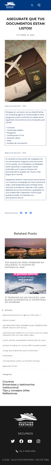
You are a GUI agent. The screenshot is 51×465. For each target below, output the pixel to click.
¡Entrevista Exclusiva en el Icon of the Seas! (21, 315)
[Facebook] (21, 441)
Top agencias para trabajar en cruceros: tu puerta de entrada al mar (24, 264)
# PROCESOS (8, 356)
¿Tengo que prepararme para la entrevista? (20, 351)
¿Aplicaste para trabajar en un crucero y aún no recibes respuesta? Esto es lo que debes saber (25, 334)
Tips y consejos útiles (16, 390)
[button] (32, 5)
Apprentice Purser (10, 366)
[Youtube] (30, 441)
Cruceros (8, 381)
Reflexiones (10, 393)
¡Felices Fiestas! (9, 320)
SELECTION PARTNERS (22, 460)
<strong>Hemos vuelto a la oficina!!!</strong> (21, 361)
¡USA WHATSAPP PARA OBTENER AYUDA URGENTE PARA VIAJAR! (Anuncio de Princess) (25, 326)
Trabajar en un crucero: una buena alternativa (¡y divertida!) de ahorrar (25, 299)
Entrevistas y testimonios (19, 384)
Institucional (11, 387)
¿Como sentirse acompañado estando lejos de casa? (24, 340)
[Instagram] (38, 441)
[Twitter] (13, 441)
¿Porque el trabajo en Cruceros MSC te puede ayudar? (25, 345)
